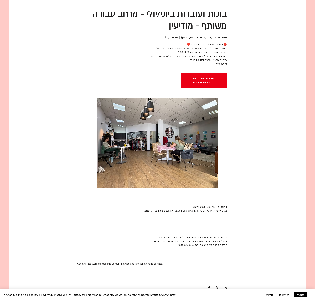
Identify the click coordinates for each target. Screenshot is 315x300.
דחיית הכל (284, 294)
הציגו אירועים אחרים (203, 82)
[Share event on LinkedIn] (225, 287)
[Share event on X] (217, 287)
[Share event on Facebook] (209, 287)
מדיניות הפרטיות (12, 294)
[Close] (311, 294)
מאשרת (300, 294)
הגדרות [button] (270, 294)
